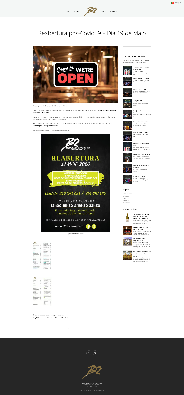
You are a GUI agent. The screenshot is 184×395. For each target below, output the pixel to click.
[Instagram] (95, 352)
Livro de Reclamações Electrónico (92, 390)
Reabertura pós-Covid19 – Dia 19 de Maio (141, 228)
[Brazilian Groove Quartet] (127, 157)
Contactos (114, 11)
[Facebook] (89, 352)
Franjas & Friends (139, 111)
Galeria (77, 11)
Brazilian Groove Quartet (141, 154)
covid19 (37, 315)
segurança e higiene (52, 315)
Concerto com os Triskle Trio (141, 145)
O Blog (103, 11)
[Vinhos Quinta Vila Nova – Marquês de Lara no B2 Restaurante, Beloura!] (127, 217)
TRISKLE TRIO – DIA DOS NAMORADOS (141, 68)
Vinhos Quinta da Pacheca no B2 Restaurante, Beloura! (142, 254)
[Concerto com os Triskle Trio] (127, 146)
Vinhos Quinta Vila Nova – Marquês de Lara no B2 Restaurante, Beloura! (142, 216)
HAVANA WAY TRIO (139, 89)
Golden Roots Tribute (140, 133)
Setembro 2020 (127, 194)
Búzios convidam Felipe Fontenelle (141, 166)
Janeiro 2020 (126, 203)
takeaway (61, 315)
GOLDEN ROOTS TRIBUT (141, 78)
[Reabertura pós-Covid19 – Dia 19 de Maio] (127, 230)
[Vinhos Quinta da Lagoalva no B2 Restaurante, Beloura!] (127, 241)
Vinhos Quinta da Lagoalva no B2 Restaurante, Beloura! (140, 241)
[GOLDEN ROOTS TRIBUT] (127, 81)
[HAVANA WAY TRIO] (127, 92)
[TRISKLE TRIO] (127, 103)
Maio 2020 (126, 200)
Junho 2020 (126, 198)
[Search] (148, 48)
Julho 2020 (126, 196)
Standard (64, 318)
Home (68, 11)
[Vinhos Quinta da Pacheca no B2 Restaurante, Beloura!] (127, 255)
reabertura (42, 315)
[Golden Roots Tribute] (127, 136)
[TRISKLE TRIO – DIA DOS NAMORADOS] (127, 70)
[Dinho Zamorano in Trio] (127, 125)
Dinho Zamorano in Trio (141, 122)
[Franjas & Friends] (127, 114)
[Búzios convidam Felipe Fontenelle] (127, 168)
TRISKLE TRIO (137, 100)
